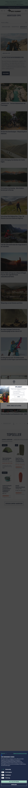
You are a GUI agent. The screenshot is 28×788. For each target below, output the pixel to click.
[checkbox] (2, 772)
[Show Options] (23, 393)
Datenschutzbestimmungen (20, 753)
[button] (4, 753)
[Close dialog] (27, 386)
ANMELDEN (18, 396)
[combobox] (18, 393)
